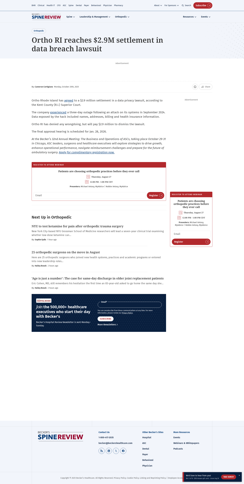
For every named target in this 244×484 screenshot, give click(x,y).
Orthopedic (121, 16)
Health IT (51, 5)
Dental (79, 5)
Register (153, 195)
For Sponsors (170, 5)
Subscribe (201, 5)
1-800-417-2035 (106, 437)
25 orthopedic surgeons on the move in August (66, 252)
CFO (59, 5)
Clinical (41, 5)
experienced (58, 112)
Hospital (146, 437)
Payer (86, 5)
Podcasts (178, 448)
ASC (64, 5)
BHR (33, 5)
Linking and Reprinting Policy (153, 478)
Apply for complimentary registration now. (87, 152)
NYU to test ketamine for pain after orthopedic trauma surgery (78, 226)
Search (188, 5)
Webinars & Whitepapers (186, 443)
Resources (188, 16)
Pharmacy (118, 5)
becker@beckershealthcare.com (115, 443)
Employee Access (176, 478)
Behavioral (96, 5)
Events (204, 16)
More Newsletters (107, 324)
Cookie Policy (133, 478)
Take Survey (228, 477)
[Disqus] (99, 378)
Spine (71, 5)
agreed (68, 100)
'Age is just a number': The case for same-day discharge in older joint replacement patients (98, 278)
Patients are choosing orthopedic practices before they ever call (98, 171)
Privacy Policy (127, 313)
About (156, 5)
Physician (107, 5)
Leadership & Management (94, 16)
